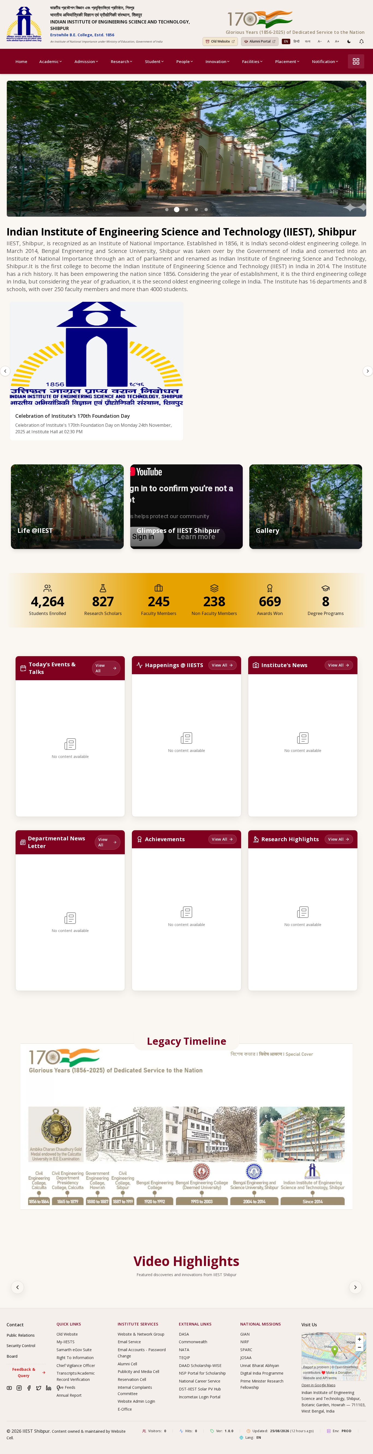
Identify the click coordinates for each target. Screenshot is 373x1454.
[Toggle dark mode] (349, 41)
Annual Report (69, 1395)
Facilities (250, 61)
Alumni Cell (127, 1363)
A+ (337, 41)
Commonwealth (193, 1341)
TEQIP (184, 1357)
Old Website (67, 1334)
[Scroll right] (355, 1287)
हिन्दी (297, 41)
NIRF (244, 1341)
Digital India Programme (261, 1373)
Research (120, 61)
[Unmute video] (221, 474)
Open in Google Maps (318, 1385)
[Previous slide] (5, 371)
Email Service (129, 1341)
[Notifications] (361, 41)
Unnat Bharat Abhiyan (259, 1365)
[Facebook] (29, 1388)
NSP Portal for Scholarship (202, 1373)
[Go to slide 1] (167, 209)
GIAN (245, 1334)
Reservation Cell (132, 1379)
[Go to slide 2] (176, 209)
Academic (49, 61)
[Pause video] (209, 474)
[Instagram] (19, 1388)
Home (21, 61)
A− (320, 41)
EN (286, 41)
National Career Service (199, 1381)
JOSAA (245, 1357)
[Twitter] (39, 1388)
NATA (184, 1349)
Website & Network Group (141, 1334)
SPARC (246, 1349)
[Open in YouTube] (233, 474)
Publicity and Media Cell (138, 1371)
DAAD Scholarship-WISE (200, 1365)
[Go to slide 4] (196, 209)
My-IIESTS (66, 1341)
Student (153, 61)
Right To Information (75, 1357)
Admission (85, 61)
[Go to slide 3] (186, 209)
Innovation (216, 61)
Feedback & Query (29, 1372)
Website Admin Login (136, 1401)
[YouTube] (9, 1388)
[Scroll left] (17, 1287)
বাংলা (307, 41)
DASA (184, 1334)
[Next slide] (368, 371)
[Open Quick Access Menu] (356, 61)
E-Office (125, 1409)
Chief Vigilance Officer (76, 1365)
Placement (285, 61)
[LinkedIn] (48, 1388)
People (183, 61)
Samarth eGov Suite (74, 1349)
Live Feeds (66, 1387)
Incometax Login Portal (199, 1396)
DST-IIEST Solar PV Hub (200, 1389)
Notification (323, 61)
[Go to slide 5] (206, 209)
